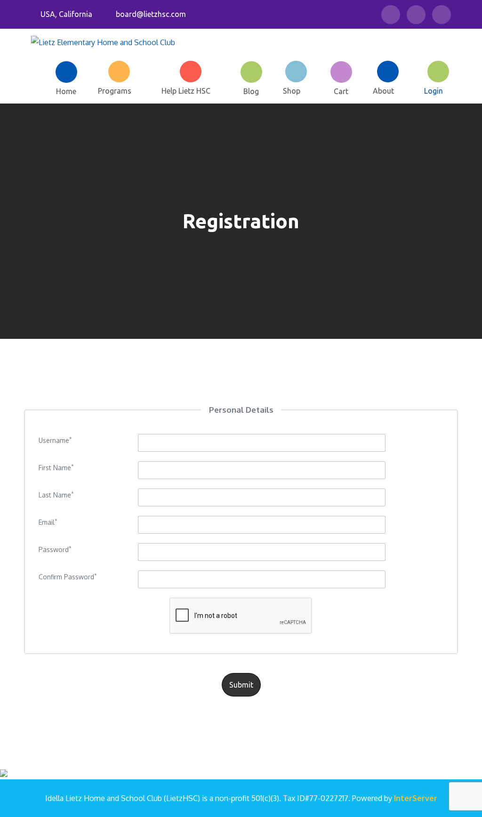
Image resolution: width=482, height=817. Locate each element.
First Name (56, 468)
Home (66, 91)
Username (55, 440)
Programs (114, 91)
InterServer (415, 798)
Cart (341, 91)
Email (48, 522)
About (383, 91)
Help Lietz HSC (185, 91)
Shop (291, 91)
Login (433, 91)
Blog (251, 91)
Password (55, 549)
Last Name (56, 495)
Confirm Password (68, 577)
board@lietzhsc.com (151, 14)
